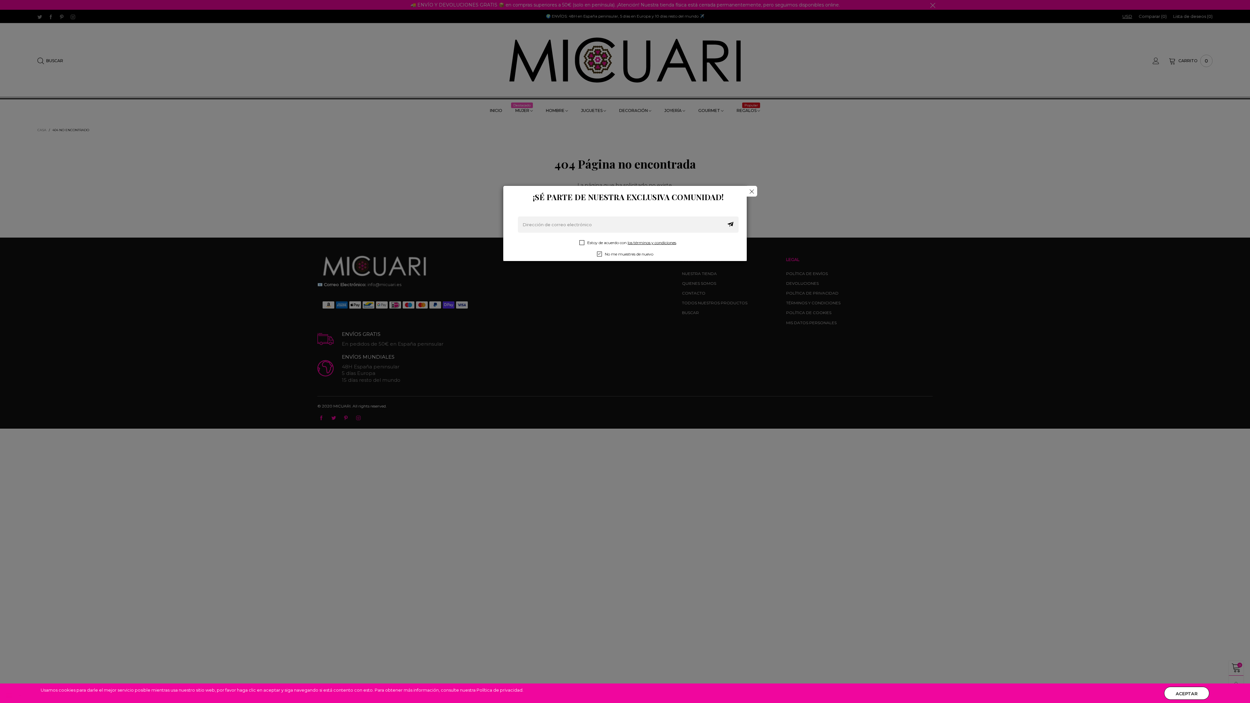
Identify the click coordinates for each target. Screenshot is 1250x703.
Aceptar (1187, 693)
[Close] (751, 191)
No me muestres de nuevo (629, 254)
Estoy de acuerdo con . (632, 242)
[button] (730, 224)
